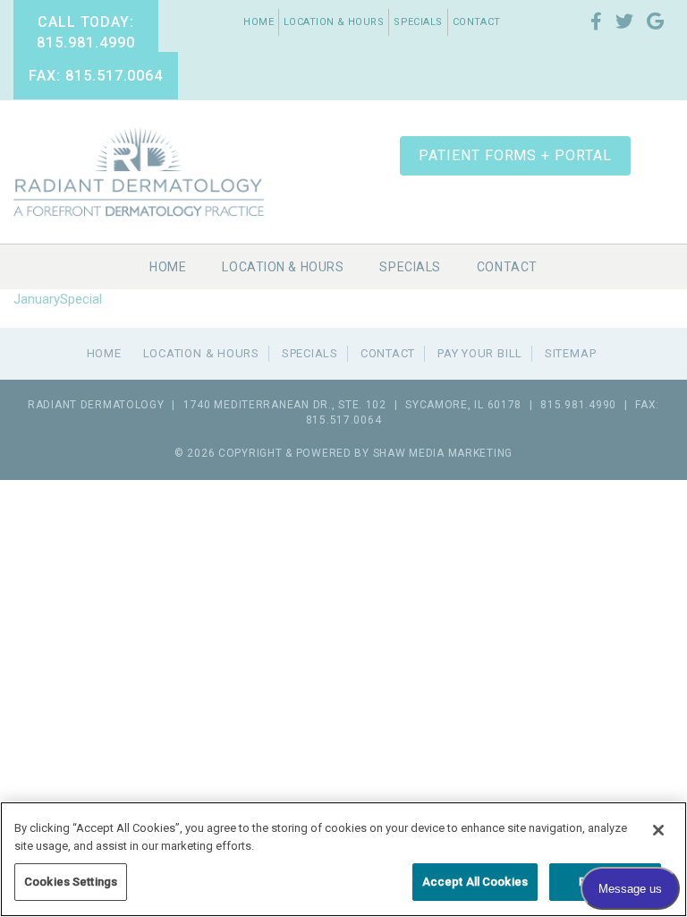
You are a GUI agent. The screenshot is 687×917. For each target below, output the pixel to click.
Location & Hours (334, 22)
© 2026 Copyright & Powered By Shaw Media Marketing (343, 453)
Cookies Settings (70, 881)
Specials (418, 22)
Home (258, 22)
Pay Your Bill (479, 353)
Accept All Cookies (475, 881)
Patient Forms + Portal (515, 155)
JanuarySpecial (57, 299)
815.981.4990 (578, 405)
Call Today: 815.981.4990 (86, 32)
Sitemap (570, 353)
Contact (477, 22)
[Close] (658, 830)
